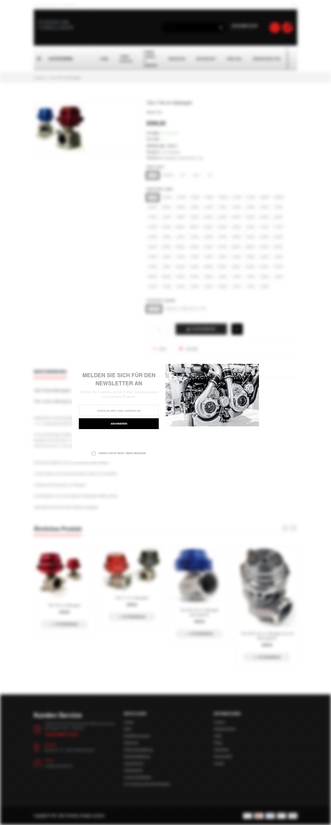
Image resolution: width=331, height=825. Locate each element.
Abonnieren (119, 423)
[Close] (256, 366)
